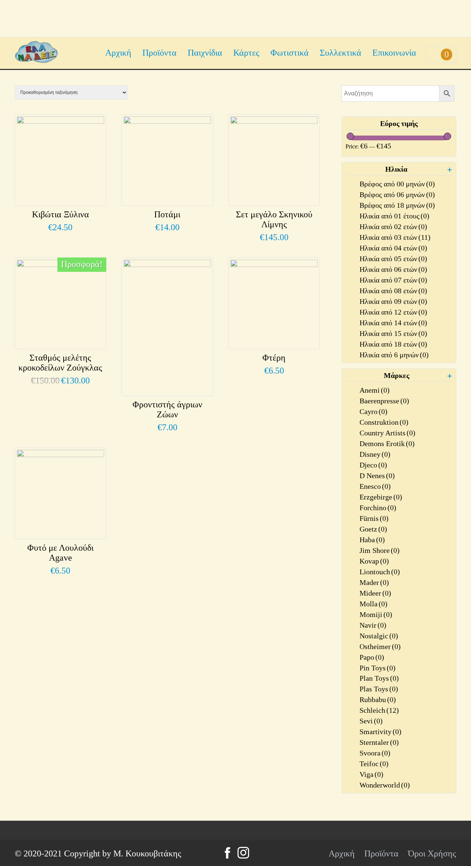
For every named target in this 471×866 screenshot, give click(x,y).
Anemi (375, 390)
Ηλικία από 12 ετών (393, 312)
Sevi (371, 721)
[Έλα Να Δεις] (36, 60)
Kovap (374, 561)
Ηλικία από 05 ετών (393, 259)
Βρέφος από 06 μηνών (397, 194)
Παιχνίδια (205, 52)
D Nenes (377, 475)
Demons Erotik (387, 443)
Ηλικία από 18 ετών (393, 344)
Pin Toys (378, 668)
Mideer (375, 593)
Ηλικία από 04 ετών (393, 248)
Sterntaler (379, 742)
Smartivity (380, 731)
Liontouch (380, 572)
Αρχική (118, 52)
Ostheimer (380, 646)
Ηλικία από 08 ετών (393, 291)
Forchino (378, 508)
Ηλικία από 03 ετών (395, 237)
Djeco (373, 465)
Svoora (375, 753)
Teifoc (374, 764)
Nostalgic (379, 636)
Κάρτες (246, 52)
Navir (373, 625)
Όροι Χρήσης (432, 853)
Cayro (373, 411)
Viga (371, 774)
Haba (372, 540)
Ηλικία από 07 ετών (393, 280)
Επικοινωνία (394, 52)
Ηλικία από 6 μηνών (394, 355)
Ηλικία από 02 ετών (393, 226)
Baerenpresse (384, 401)
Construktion (384, 422)
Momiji (376, 614)
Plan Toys (379, 678)
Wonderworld (385, 785)
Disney (375, 454)
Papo (372, 657)
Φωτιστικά (289, 52)
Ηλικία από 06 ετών (393, 269)
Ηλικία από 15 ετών (393, 333)
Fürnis (374, 518)
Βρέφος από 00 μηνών (397, 184)
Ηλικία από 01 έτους (394, 216)
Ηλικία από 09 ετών (393, 301)
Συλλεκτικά (340, 52)
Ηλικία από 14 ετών (393, 323)
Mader (374, 582)
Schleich (379, 710)
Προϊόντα (159, 52)
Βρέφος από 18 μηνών (397, 205)
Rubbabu (378, 699)
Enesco (375, 486)
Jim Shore (380, 550)
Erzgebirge (381, 497)
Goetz (373, 529)
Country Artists (387, 433)
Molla (373, 604)
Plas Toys (379, 689)
